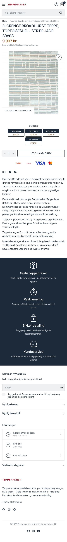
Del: (4, 172)
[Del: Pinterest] (15, 172)
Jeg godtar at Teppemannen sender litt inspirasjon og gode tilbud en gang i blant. (34, 395)
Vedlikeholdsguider (13, 465)
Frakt (21, 45)
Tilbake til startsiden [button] (12, 502)
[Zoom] (59, 57)
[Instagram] (10, 509)
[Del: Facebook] (10, 172)
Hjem (4, 21)
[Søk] (61, 12)
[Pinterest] (15, 509)
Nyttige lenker (10, 404)
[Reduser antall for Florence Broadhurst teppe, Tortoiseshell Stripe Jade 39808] (4, 153)
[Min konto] (56, 4)
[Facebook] (4, 509)
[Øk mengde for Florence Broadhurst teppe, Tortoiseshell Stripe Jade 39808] (13, 153)
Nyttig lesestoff (11, 413)
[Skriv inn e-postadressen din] (61, 387)
